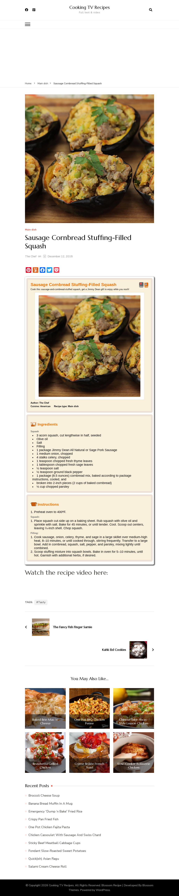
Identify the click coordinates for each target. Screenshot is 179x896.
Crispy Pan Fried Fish (43, 819)
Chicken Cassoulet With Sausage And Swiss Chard (64, 835)
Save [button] (141, 286)
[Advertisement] (89, 55)
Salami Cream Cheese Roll (47, 866)
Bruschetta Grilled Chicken (45, 765)
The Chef (30, 256)
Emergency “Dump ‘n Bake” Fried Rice (55, 811)
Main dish (31, 229)
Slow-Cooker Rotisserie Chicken (133, 765)
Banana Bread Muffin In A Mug (50, 803)
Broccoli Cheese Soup (44, 795)
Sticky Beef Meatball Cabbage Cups (54, 843)
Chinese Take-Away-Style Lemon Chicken (133, 721)
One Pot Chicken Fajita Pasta (49, 827)
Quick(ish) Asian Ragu (43, 859)
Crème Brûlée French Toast (89, 765)
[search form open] (150, 10)
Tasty (41, 602)
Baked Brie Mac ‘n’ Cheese (45, 721)
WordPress (103, 890)
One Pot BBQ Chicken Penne (89, 721)
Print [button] (146, 286)
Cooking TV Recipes (89, 7)
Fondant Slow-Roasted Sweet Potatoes (57, 851)
